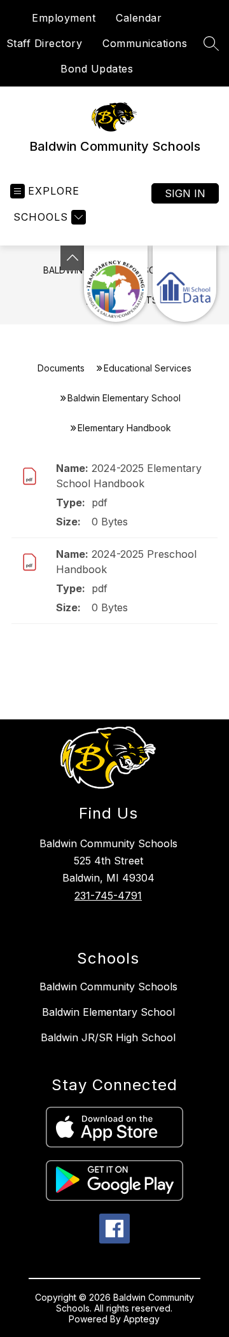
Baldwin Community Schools (108, 986)
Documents (61, 368)
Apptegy (141, 1318)
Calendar (139, 17)
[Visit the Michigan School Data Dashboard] (184, 284)
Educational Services (147, 368)
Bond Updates (96, 68)
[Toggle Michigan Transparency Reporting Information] (72, 258)
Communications (144, 43)
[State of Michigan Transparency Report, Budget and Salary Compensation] (116, 284)
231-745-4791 (108, 895)
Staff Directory (44, 43)
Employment (63, 17)
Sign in (185, 193)
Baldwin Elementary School (124, 397)
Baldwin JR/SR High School (108, 1037)
